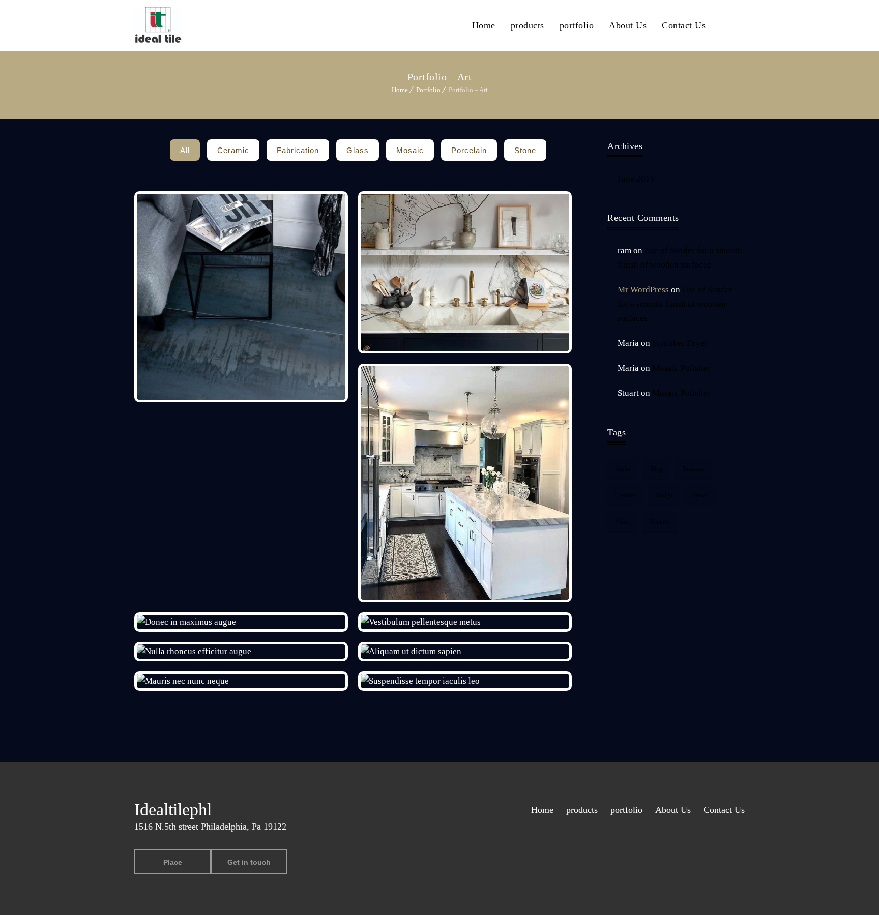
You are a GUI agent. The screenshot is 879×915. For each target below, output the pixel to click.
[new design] (241, 296)
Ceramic (233, 150)
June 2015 (636, 179)
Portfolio (428, 90)
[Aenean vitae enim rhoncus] (465, 482)
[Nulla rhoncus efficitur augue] (241, 651)
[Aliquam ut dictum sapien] (465, 651)
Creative (625, 495)
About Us (628, 25)
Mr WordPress (643, 289)
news (700, 495)
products (527, 25)
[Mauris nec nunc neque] (241, 681)
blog (656, 469)
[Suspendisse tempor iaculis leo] (465, 681)
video (622, 521)
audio (622, 469)
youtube (660, 521)
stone (525, 150)
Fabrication (298, 150)
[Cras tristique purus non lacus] (465, 272)
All (185, 150)
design (663, 495)
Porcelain (469, 150)
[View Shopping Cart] (742, 24)
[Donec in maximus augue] (241, 622)
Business (694, 469)
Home (483, 25)
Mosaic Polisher (681, 368)
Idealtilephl (173, 809)
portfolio (577, 25)
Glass (357, 150)
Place (172, 862)
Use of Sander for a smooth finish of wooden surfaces (675, 304)
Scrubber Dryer (680, 343)
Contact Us (684, 25)
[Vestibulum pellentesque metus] (465, 622)
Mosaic (410, 150)
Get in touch (249, 862)
